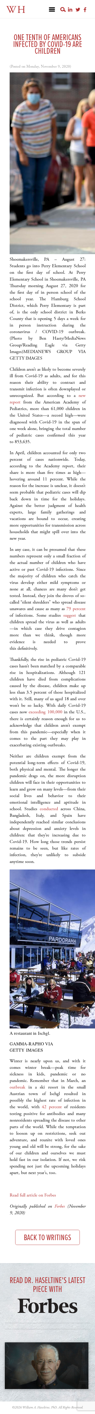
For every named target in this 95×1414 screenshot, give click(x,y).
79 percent (75, 609)
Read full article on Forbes (33, 1195)
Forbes (59, 1206)
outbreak (17, 1087)
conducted (49, 809)
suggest (69, 615)
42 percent (52, 1107)
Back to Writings (47, 1238)
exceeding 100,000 (45, 712)
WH (16, 10)
